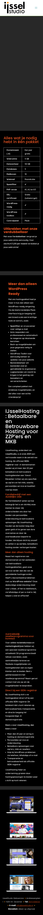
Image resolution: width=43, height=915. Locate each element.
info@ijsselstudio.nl (25, 905)
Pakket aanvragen (19, 110)
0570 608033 (34, 902)
